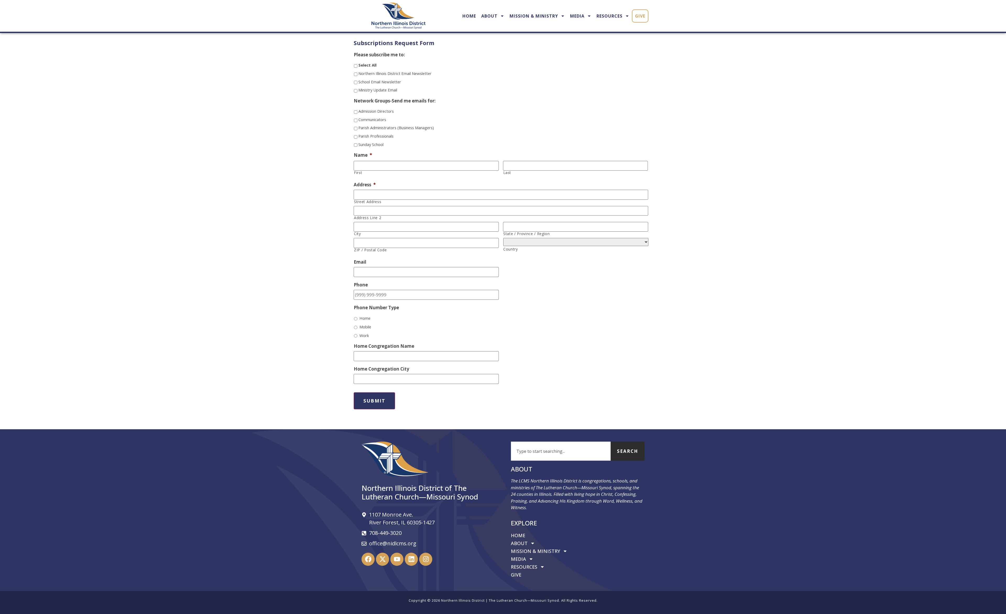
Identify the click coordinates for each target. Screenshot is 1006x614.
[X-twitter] (382, 559)
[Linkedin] (411, 559)
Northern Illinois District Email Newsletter (394, 73)
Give (640, 16)
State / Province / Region (526, 234)
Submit (374, 401)
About (489, 16)
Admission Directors (376, 111)
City (357, 234)
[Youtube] (396, 559)
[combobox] (561, 451)
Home (469, 16)
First (358, 173)
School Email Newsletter (379, 81)
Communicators (372, 119)
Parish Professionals (375, 136)
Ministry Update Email (377, 90)
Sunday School (371, 144)
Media (577, 16)
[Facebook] (368, 559)
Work (364, 335)
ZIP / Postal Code (370, 250)
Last (507, 173)
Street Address (367, 202)
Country (510, 249)
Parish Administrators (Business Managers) (396, 127)
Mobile (365, 326)
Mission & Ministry (534, 16)
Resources (609, 16)
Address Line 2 (367, 218)
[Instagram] (425, 559)
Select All (367, 65)
